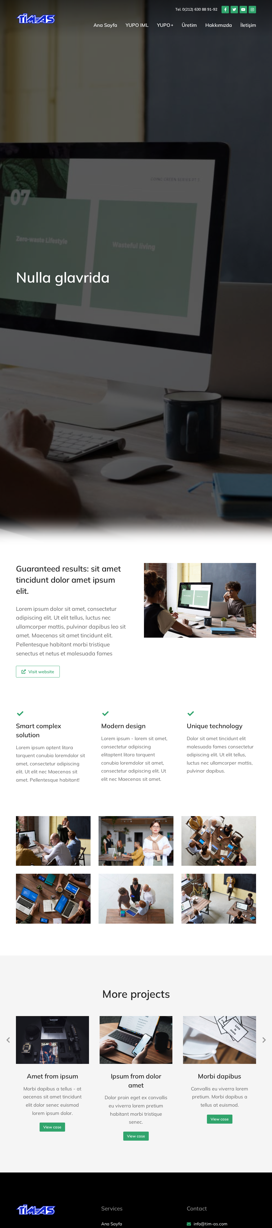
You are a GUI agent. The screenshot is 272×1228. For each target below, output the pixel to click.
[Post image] (52, 1040)
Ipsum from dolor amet (136, 1080)
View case (52, 1127)
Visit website (41, 671)
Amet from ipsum (52, 1076)
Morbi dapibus (219, 1076)
